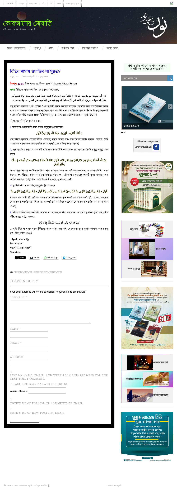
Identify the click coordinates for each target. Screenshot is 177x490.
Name (15, 328)
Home (10, 3)
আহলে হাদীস (18, 272)
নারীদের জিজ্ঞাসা (160, 395)
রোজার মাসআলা (160, 362)
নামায (26, 272)
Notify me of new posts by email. (38, 412)
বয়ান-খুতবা (161, 249)
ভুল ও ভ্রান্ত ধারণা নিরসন (38, 272)
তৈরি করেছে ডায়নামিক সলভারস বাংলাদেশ (137, 485)
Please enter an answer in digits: (38, 384)
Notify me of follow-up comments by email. (47, 403)
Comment (18, 297)
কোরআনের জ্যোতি (27, 23)
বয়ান (59, 3)
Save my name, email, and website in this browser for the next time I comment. (59, 377)
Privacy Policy (163, 485)
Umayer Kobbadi (143, 147)
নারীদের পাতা (68, 48)
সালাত (59, 272)
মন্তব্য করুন (43, 76)
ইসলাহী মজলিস (90, 48)
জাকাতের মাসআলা (134, 379)
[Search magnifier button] (170, 78)
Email (15, 342)
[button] (170, 106)
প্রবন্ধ (21, 3)
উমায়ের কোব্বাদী (28, 76)
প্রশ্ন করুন (33, 3)
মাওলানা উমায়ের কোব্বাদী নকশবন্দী (63, 485)
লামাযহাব (52, 272)
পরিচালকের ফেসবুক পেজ (147, 141)
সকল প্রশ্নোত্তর (72, 3)
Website (16, 357)
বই (44, 3)
